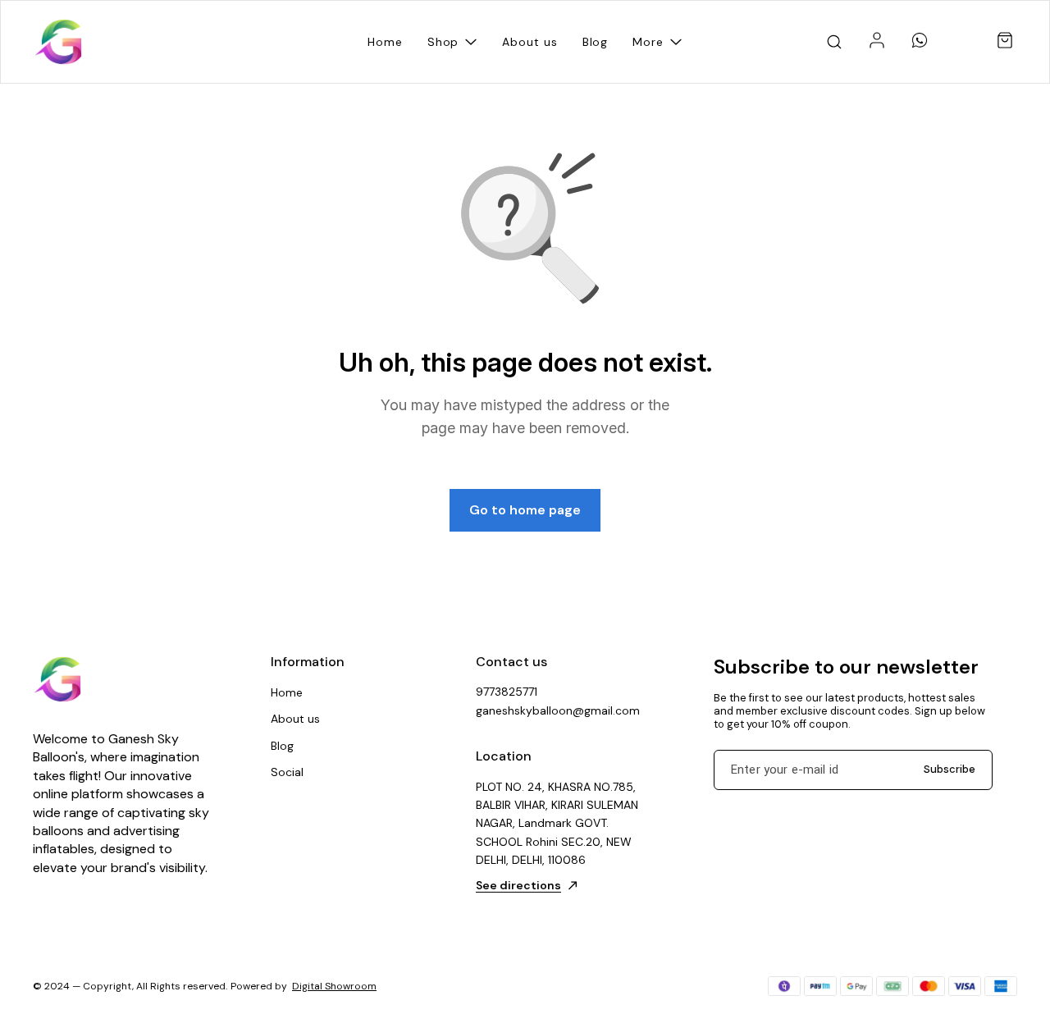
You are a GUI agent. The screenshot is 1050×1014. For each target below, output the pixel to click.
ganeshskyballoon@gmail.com (558, 710)
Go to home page (525, 509)
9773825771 (506, 691)
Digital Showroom (334, 986)
